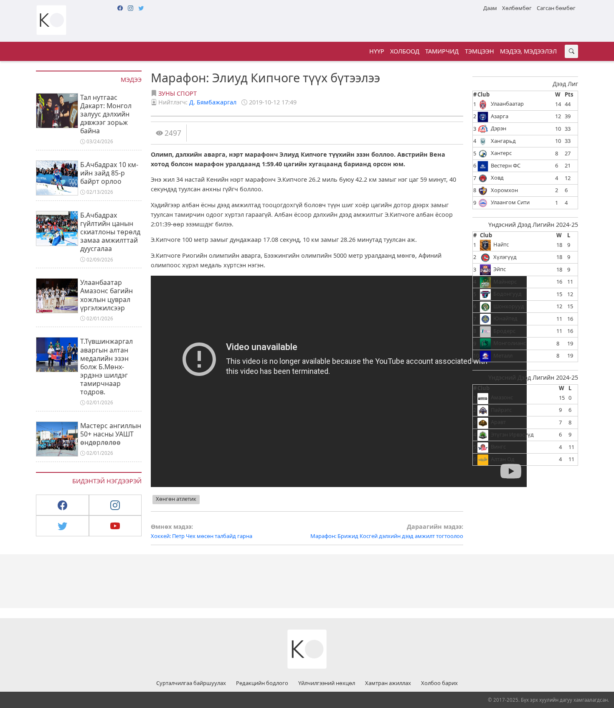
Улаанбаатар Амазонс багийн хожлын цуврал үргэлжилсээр (106, 295)
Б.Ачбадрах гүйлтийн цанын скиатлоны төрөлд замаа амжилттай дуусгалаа (110, 232)
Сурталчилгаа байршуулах (191, 683)
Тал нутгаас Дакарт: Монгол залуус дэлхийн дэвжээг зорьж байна (106, 114)
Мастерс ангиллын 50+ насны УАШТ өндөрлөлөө (110, 434)
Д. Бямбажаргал (212, 102)
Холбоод (404, 51)
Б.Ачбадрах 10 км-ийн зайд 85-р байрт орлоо (109, 173)
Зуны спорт (177, 93)
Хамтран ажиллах (388, 683)
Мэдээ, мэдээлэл (528, 51)
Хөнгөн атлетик (176, 498)
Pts (569, 94)
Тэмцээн (479, 51)
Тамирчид (442, 51)
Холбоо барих (439, 683)
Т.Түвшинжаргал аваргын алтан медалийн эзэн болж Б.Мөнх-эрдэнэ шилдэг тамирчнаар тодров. (106, 366)
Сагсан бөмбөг (556, 8)
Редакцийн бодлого (262, 683)
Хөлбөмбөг (517, 8)
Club (483, 94)
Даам (490, 8)
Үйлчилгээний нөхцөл (326, 683)
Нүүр (376, 51)
